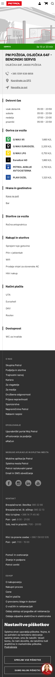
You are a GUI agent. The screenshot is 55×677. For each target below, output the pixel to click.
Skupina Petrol (14, 365)
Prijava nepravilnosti (17, 399)
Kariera (9, 379)
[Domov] (14, 3)
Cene (8, 591)
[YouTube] (38, 483)
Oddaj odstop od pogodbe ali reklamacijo (28, 611)
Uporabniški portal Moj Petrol (21, 431)
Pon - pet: (11, 519)
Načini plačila (13, 596)
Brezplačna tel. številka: (18, 504)
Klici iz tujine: (13, 514)
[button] (2, 4)
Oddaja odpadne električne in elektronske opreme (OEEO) (28, 619)
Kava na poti (12, 196)
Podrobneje (10, 647)
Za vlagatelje (12, 384)
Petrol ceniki (12, 564)
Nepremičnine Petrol (17, 409)
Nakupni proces (14, 586)
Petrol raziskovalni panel (19, 468)
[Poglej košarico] (46, 3)
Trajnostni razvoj (15, 375)
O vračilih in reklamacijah (19, 606)
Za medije (11, 389)
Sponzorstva (12, 404)
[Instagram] (18, 483)
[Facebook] (9, 483)
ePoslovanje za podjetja (18, 436)
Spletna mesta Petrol (17, 463)
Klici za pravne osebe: (17, 537)
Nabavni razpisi (14, 414)
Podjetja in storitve (16, 370)
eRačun (10, 441)
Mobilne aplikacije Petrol (19, 458)
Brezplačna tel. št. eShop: (19, 509)
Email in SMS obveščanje (19, 473)
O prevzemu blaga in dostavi (21, 601)
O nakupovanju (14, 582)
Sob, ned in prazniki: (17, 524)
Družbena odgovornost (18, 394)
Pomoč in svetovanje (17, 554)
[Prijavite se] (39, 3)
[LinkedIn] (28, 483)
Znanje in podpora (15, 559)
